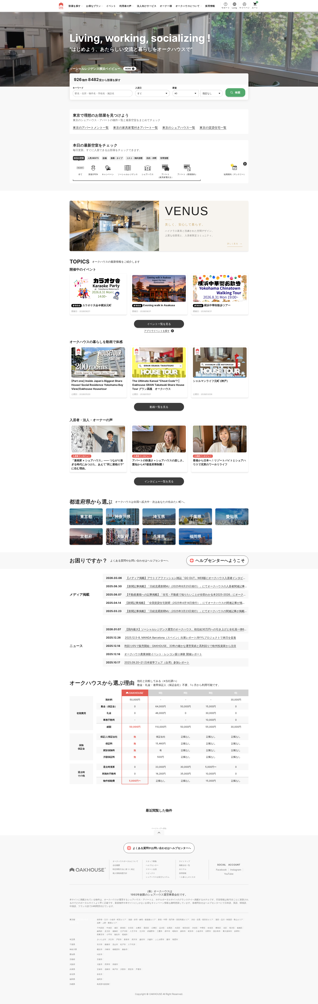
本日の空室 (79, 158)
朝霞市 (175, 939)
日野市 (208, 931)
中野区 (202, 928)
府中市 (167, 931)
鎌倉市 (125, 949)
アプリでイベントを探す (157, 330)
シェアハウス (148, 174)
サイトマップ (184, 861)
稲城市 (125, 934)
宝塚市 (99, 969)
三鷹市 (159, 931)
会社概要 (116, 865)
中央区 (109, 928)
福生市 (117, 934)
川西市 (123, 969)
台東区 (138, 928)
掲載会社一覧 (184, 865)
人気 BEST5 (93, 158)
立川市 (142, 931)
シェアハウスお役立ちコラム (157, 877)
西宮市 (130, 969)
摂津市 (107, 964)
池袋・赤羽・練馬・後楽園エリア (142, 919)
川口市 (111, 939)
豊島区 (218, 928)
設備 (105, 158)
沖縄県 (72, 984)
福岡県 (72, 979)
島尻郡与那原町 (103, 984)
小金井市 (199, 931)
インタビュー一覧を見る (159, 481)
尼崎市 (107, 969)
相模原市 (116, 949)
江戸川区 (124, 931)
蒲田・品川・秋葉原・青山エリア (229, 919)
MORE (128, 68)
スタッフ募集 (151, 861)
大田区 (177, 928)
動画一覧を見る (159, 407)
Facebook (221, 869)
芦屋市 (138, 969)
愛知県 (72, 954)
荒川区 (232, 928)
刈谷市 (99, 954)
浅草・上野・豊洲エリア (107, 923)
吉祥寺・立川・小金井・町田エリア (111, 919)
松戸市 (123, 944)
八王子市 (133, 931)
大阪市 (99, 964)
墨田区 (146, 928)
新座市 (126, 939)
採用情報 (210, 5)
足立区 (107, 931)
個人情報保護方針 (120, 873)
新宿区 (123, 928)
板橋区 (239, 928)
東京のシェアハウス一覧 (178, 127)
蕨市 (168, 939)
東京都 (73, 919)
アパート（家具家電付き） (165, 176)
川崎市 (107, 949)
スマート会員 (151, 869)
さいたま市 (101, 939)
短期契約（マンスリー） (235, 170)
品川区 (162, 928)
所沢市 (134, 939)
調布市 (183, 931)
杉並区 (210, 928)
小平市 (109, 934)
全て (80, 174)
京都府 (72, 959)
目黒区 (169, 928)
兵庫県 (72, 969)
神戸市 (115, 969)
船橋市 (107, 944)
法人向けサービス (146, 5)
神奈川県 (73, 949)
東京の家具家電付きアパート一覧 (135, 127)
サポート (225, 7)
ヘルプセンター (152, 865)
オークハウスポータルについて (125, 861)
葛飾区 (115, 931)
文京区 (130, 928)
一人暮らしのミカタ (187, 877)
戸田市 (119, 939)
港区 (116, 928)
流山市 (115, 944)
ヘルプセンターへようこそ (220, 560)
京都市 (99, 959)
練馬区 (99, 931)
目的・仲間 (151, 158)
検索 (237, 92)
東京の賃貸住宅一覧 (213, 127)
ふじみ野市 (159, 939)
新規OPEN (93, 174)
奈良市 (99, 974)
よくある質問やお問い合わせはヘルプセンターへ (162, 848)
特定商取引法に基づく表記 (123, 869)
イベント (111, 5)
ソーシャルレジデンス (128, 174)
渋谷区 (195, 928)
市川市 (99, 944)
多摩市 (237, 931)
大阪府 (72, 964)
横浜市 (99, 949)
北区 (225, 928)
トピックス (150, 873)
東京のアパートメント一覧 (91, 127)
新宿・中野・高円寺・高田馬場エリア (173, 919)
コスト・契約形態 (134, 158)
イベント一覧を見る (159, 324)
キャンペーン (108, 174)
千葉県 (72, 944)
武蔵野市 (151, 931)
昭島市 (175, 931)
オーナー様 (166, 5)
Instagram (235, 869)
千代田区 (100, 928)
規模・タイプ (117, 158)
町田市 (190, 931)
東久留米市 (227, 931)
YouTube (228, 873)
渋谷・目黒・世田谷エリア (202, 919)
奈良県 (72, 974)
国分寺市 (216, 931)
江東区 (154, 928)
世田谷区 (186, 928)
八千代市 (131, 944)
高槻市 (115, 964)
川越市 (150, 939)
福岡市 (99, 979)
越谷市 (142, 939)
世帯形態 (164, 158)
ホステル (182, 869)
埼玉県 (72, 939)
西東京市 (100, 934)
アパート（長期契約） (187, 174)
